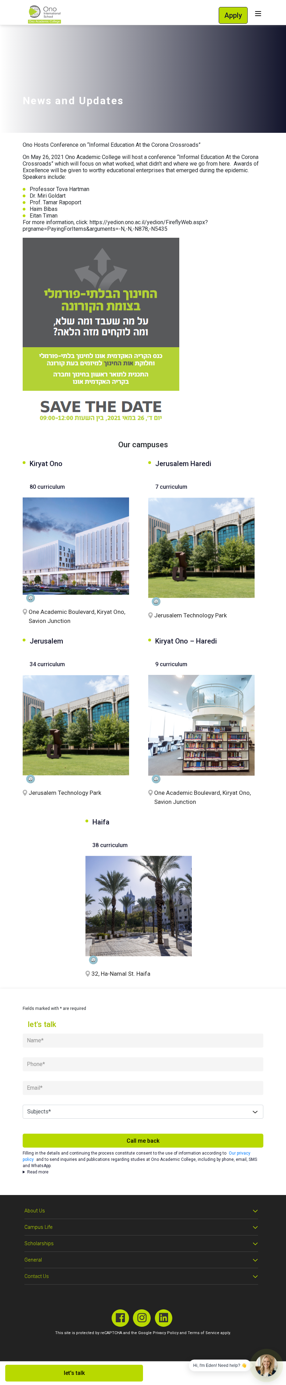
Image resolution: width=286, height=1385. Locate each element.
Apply (233, 15)
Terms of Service (203, 1333)
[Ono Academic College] (44, 14)
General (33, 1260)
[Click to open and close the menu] (258, 13)
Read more (37, 1172)
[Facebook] (120, 1318)
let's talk (74, 1373)
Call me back (143, 1140)
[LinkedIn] (164, 1318)
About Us (34, 1211)
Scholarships (39, 1244)
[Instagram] (142, 1318)
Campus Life (38, 1227)
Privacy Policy (166, 1333)
